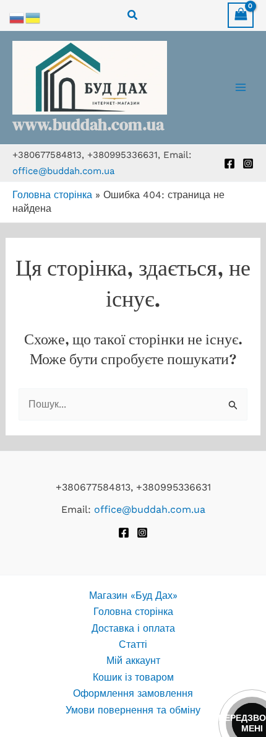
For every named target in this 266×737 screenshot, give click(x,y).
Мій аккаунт (133, 660)
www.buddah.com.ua (88, 124)
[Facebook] (229, 163)
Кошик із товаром (133, 677)
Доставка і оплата (133, 628)
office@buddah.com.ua (63, 171)
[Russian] (17, 17)
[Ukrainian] (33, 17)
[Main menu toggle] (241, 87)
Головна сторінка (52, 195)
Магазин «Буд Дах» (133, 595)
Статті (133, 644)
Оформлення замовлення (133, 693)
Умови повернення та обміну (133, 710)
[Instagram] (248, 163)
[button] (133, 15)
